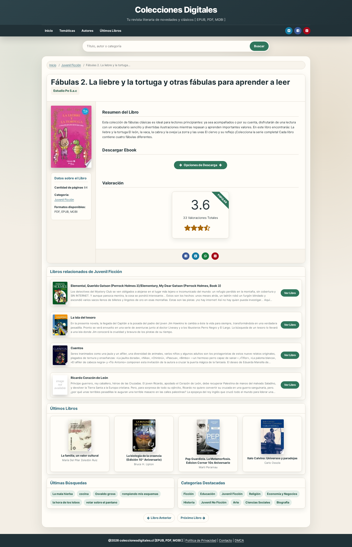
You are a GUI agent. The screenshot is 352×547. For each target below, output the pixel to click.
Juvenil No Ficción (214, 502)
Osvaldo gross (105, 493)
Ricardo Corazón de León (89, 378)
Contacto (225, 540)
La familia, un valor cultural (80, 455)
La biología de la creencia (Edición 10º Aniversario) (144, 457)
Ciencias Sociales (257, 502)
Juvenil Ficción (71, 65)
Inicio (49, 31)
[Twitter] (289, 30)
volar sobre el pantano (101, 502)
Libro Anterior (161, 518)
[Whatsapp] (205, 256)
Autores (87, 31)
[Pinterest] (306, 30)
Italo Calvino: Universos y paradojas (272, 458)
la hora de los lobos (66, 502)
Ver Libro (290, 293)
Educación (207, 493)
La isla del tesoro (83, 317)
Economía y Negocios (282, 493)
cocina (84, 493)
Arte (236, 502)
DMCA (239, 540)
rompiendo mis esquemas (140, 493)
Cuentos (77, 348)
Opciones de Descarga (200, 165)
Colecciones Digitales (176, 10)
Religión (255, 493)
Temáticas (67, 31)
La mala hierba (63, 493)
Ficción (189, 493)
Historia (189, 502)
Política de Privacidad (200, 540)
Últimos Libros (110, 31)
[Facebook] (297, 30)
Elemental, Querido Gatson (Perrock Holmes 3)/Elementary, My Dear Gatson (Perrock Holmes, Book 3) (146, 286)
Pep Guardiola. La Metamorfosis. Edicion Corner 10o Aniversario (208, 460)
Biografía (283, 502)
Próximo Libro (191, 518)
